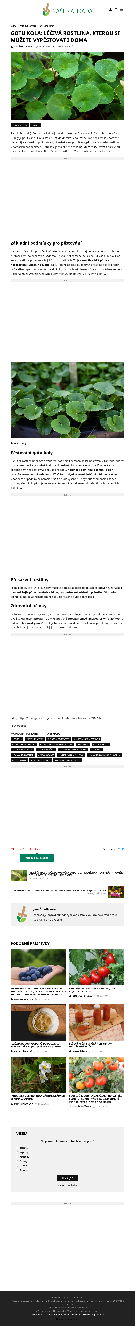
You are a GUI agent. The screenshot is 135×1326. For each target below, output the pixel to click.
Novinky (36, 125)
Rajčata (23, 1148)
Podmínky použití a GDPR (65, 1314)
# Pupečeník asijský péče (22, 755)
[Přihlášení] (110, 9)
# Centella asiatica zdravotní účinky (56, 744)
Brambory (25, 1170)
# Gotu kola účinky (45, 749)
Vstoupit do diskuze (36, 857)
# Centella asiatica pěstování (87, 739)
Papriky (23, 1152)
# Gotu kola (83, 744)
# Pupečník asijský (46, 755)
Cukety (23, 1161)
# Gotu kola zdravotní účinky (72, 749)
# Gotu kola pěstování (22, 749)
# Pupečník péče (19, 760)
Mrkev (23, 1165)
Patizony (24, 1156)
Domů (34, 1314)
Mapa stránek (97, 1314)
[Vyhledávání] (116, 9)
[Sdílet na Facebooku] (119, 849)
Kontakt (41, 1314)
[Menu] (121, 10)
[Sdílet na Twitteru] (123, 849)
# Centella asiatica (35, 739)
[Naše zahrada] (67, 9)
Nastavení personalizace (67, 1319)
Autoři (49, 1314)
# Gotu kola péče (100, 744)
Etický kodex (84, 1314)
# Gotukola (96, 749)
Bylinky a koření (19, 125)
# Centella (17, 739)
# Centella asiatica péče (58, 739)
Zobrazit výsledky (67, 1184)
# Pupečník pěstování (40, 760)
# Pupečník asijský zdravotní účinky (104, 755)
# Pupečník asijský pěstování (71, 755)
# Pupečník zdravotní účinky (67, 760)
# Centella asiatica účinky (23, 744)
